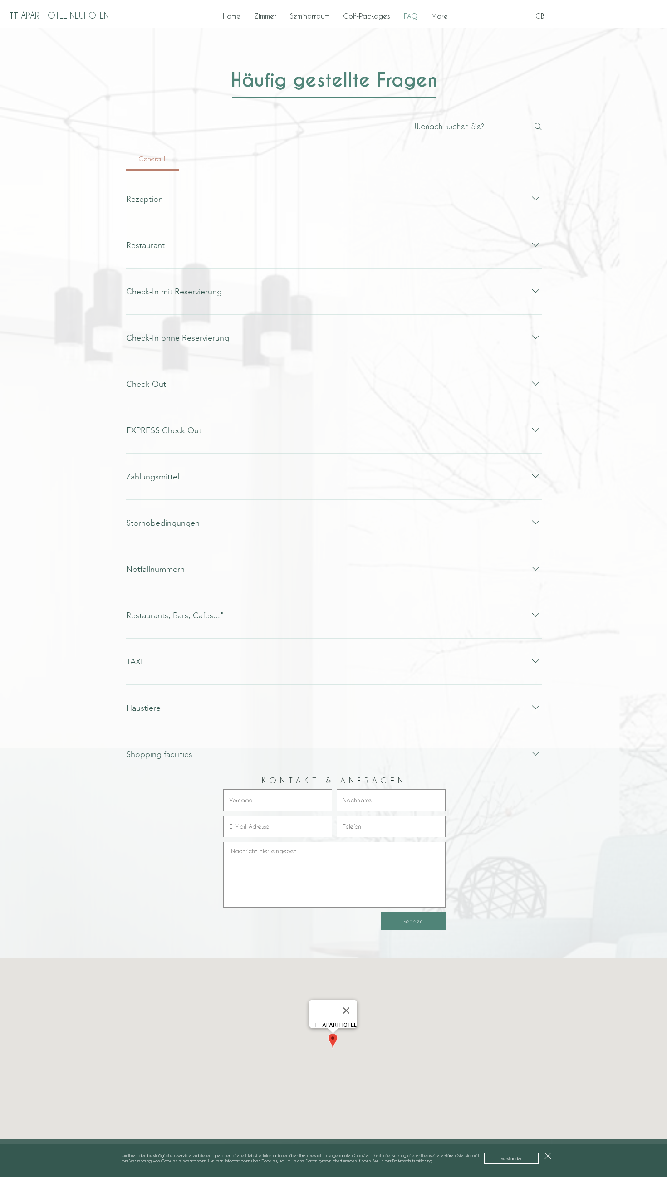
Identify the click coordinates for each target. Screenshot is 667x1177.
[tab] (152, 159)
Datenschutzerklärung (412, 1160)
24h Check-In (639, 16)
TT (59, 15)
